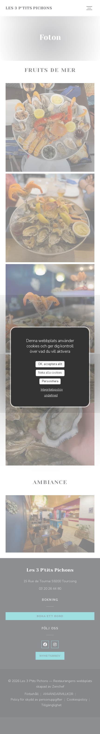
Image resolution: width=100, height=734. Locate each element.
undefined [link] (51, 395)
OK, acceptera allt (50, 364)
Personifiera (50, 381)
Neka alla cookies (50, 373)
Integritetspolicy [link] (52, 390)
